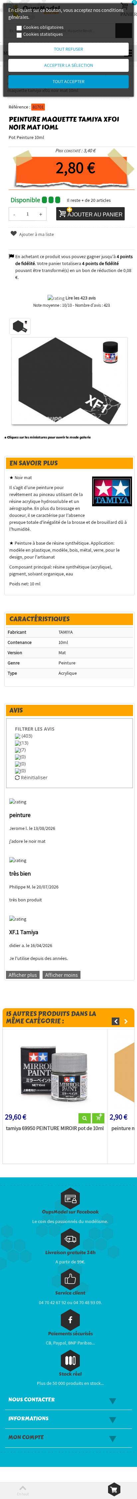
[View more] (84, 1118)
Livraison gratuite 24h (70, 1252)
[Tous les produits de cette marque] (112, 491)
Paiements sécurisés (70, 1333)
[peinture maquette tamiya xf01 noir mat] (20, 326)
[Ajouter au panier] (98, 1118)
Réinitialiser (34, 777)
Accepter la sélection (68, 65)
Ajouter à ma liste (36, 234)
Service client (70, 1293)
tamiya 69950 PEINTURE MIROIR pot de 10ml (55, 1128)
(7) (23, 750)
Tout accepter (68, 81)
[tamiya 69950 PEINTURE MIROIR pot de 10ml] (55, 1072)
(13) (24, 743)
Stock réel (70, 1374)
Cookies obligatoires (43, 27)
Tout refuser (68, 49)
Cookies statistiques (43, 34)
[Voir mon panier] (114, 1489)
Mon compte (26, 1437)
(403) (26, 736)
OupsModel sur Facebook (70, 1211)
